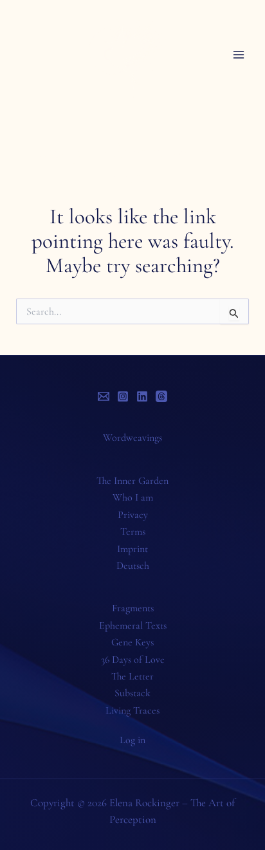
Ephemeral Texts (133, 625)
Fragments (133, 608)
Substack (132, 693)
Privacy (133, 514)
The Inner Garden (132, 480)
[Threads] (161, 396)
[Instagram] (123, 396)
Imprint (132, 548)
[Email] (103, 396)
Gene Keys (132, 642)
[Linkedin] (142, 396)
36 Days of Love (133, 659)
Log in (132, 740)
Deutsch (132, 565)
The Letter (132, 676)
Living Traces (132, 710)
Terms (132, 531)
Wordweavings (132, 437)
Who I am (133, 497)
